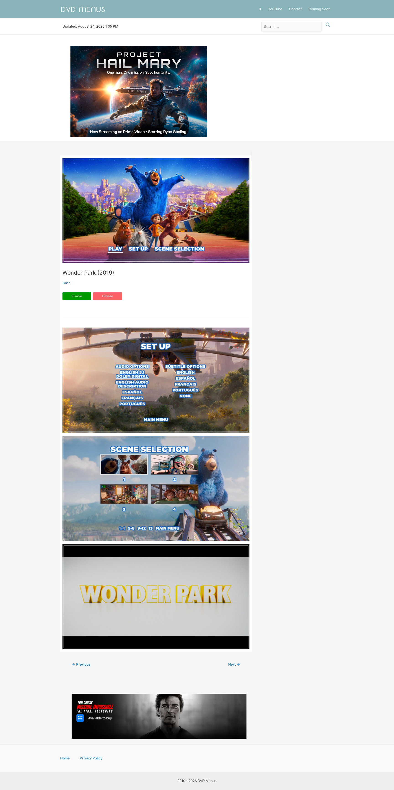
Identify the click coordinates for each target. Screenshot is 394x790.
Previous (81, 664)
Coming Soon (319, 9)
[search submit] (327, 25)
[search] (291, 27)
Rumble (77, 296)
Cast (66, 283)
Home (65, 758)
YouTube (275, 9)
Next (234, 664)
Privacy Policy (91, 758)
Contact (295, 9)
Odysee (107, 296)
